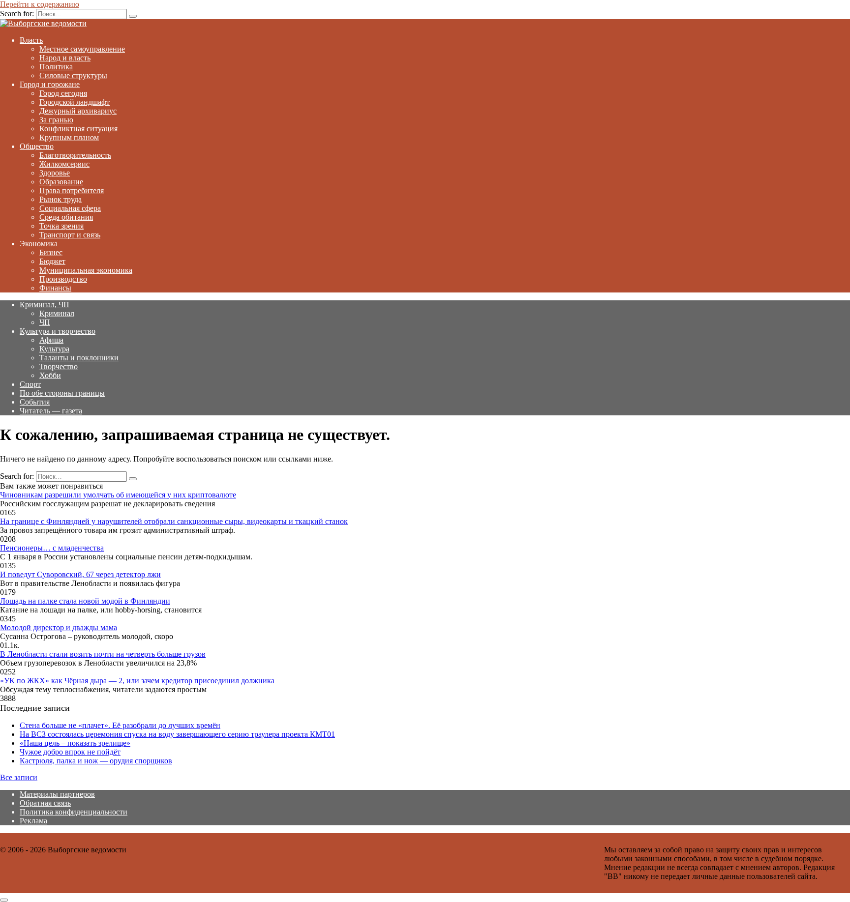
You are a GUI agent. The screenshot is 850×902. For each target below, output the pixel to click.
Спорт (30, 384)
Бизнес (50, 252)
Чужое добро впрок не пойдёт (70, 752)
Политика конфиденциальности (73, 812)
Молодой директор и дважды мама (58, 627)
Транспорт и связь (69, 235)
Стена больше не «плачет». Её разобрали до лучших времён (120, 725)
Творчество (58, 366)
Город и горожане (50, 84)
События (35, 402)
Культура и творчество (57, 331)
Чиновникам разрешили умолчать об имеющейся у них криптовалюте (118, 495)
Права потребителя (71, 190)
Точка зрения (61, 226)
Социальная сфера (70, 208)
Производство (63, 279)
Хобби (50, 375)
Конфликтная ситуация (78, 128)
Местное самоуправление (82, 49)
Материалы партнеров (57, 794)
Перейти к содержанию (39, 4)
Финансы (55, 288)
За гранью (56, 120)
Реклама (33, 820)
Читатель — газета (51, 411)
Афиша (51, 340)
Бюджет (52, 261)
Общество (37, 146)
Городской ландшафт (74, 102)
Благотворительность (75, 155)
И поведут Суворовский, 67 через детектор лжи (80, 574)
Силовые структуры (73, 75)
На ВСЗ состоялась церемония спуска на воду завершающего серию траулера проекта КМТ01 (177, 734)
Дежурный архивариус (78, 111)
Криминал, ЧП (44, 304)
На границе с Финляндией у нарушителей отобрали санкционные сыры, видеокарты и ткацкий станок (174, 521)
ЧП (44, 322)
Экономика (39, 243)
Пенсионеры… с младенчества (52, 548)
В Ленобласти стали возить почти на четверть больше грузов (103, 654)
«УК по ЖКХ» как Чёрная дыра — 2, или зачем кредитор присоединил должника (137, 680)
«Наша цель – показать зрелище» (75, 743)
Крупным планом (69, 137)
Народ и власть (65, 58)
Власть (31, 40)
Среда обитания (66, 217)
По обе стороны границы (62, 393)
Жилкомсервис (64, 164)
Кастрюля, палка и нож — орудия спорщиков (96, 761)
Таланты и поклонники (79, 357)
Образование (61, 181)
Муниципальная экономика (85, 270)
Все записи (18, 777)
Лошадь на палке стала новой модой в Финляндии (85, 601)
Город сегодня (63, 93)
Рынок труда (60, 199)
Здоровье (54, 173)
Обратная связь (45, 803)
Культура (54, 349)
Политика (56, 66)
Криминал (56, 313)
